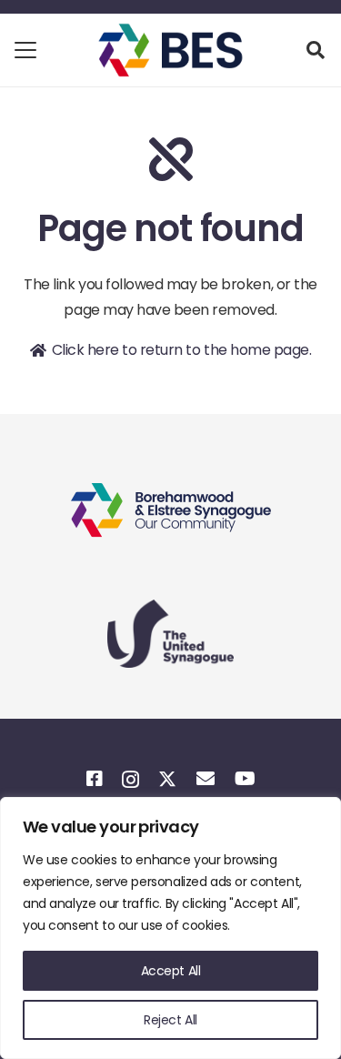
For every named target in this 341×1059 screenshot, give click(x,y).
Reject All (170, 1020)
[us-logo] (170, 634)
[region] (170, 928)
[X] (167, 779)
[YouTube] (245, 779)
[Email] (205, 779)
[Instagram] (130, 780)
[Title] (94, 779)
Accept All (171, 971)
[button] (25, 50)
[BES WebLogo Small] (170, 50)
